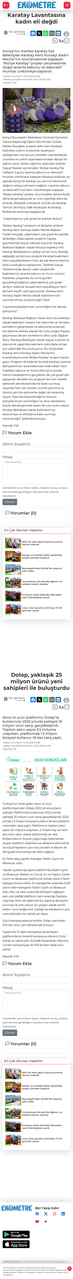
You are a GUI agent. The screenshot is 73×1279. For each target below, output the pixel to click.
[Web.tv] (45, 1221)
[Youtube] (37, 1221)
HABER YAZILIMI (11, 1261)
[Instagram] (54, 1213)
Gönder (10, 502)
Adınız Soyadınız (16, 444)
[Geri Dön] (6, 5)
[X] (45, 1213)
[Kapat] (70, 1268)
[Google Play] (36, 1234)
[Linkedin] (63, 1213)
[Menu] (67, 5)
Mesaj (7, 457)
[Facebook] (37, 1213)
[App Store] (36, 1244)
